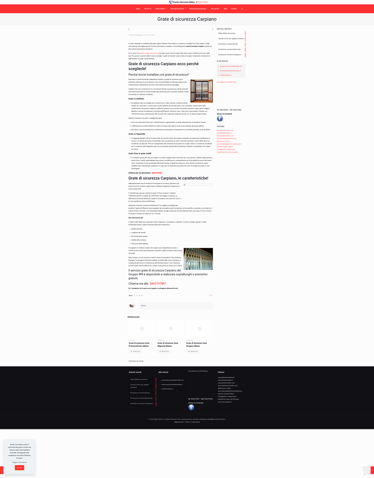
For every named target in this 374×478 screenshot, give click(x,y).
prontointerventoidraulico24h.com (231, 66)
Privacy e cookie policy (192, 422)
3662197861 (203, 2)
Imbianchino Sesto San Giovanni (227, 152)
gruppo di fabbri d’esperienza (149, 53)
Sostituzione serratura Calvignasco (229, 55)
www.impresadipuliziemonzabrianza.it (229, 144)
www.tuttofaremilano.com (225, 136)
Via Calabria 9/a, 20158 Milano (227, 82)
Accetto (19, 468)
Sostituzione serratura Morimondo (229, 49)
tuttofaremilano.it (225, 75)
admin (141, 35)
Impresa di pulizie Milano (225, 147)
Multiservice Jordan (223, 141)
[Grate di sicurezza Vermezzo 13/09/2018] (368, 470)
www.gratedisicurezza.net (225, 130)
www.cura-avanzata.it (225, 402)
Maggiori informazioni (19, 462)
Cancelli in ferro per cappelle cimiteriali (231, 38)
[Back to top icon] (365, 474)
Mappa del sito (179, 422)
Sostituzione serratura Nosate (228, 44)
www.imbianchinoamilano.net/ (227, 138)
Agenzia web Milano (208, 419)
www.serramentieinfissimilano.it (230, 71)
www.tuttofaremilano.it (224, 133)
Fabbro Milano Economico (227, 33)
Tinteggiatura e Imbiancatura (226, 149)
